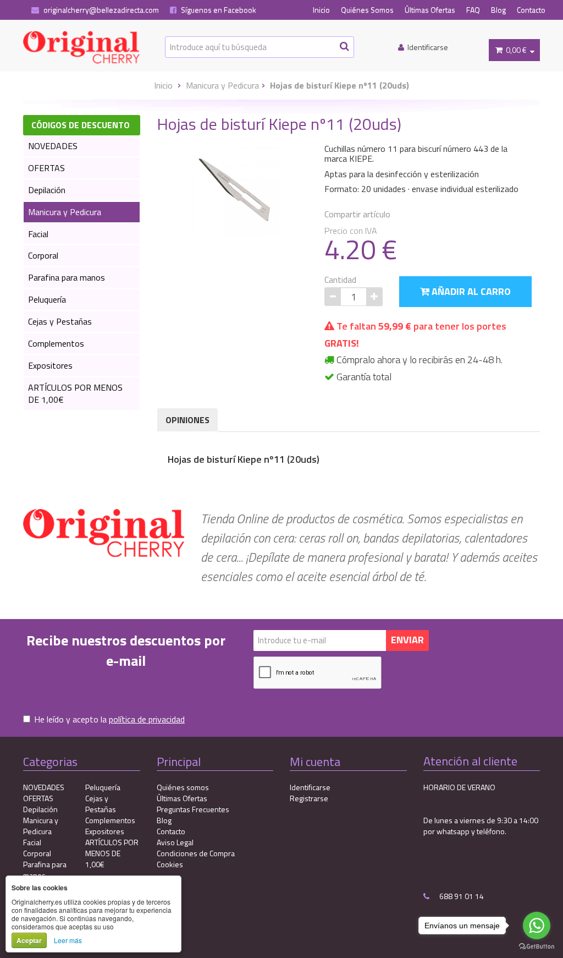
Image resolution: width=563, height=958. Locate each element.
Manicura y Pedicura (222, 85)
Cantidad (340, 279)
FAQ (473, 9)
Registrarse (309, 798)
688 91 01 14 (461, 896)
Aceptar (29, 940)
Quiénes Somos (367, 9)
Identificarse (310, 787)
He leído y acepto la (109, 719)
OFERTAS (46, 167)
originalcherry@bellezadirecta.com (100, 9)
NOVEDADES (53, 145)
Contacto (531, 9)
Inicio (321, 9)
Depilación (46, 189)
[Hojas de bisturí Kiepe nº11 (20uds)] (236, 190)
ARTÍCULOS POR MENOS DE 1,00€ (75, 394)
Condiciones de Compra (196, 853)
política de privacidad (147, 719)
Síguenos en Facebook (217, 9)
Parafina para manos (66, 277)
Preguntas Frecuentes (193, 809)
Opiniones (187, 419)
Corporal (43, 255)
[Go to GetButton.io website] (536, 946)
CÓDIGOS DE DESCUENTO (80, 125)
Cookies (170, 864)
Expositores (50, 365)
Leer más (68, 940)
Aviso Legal (175, 842)
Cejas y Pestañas (60, 321)
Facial (38, 233)
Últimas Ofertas (430, 9)
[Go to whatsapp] (536, 925)
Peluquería (47, 299)
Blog (498, 9)
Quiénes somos (183, 787)
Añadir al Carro (470, 291)
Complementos (56, 343)
